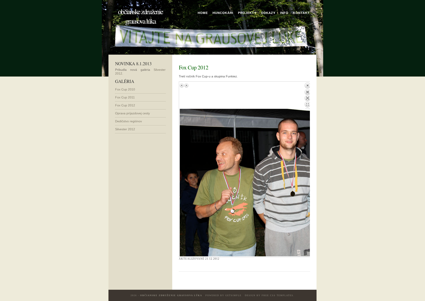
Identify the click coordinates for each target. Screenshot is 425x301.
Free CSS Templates (277, 295)
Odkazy (268, 13)
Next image (186, 85)
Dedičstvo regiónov (128, 121)
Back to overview (307, 95)
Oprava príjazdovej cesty (132, 113)
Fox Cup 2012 (125, 105)
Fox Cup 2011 (125, 97)
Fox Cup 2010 (125, 89)
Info (284, 13)
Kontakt (301, 13)
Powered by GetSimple (223, 295)
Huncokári (222, 13)
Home (203, 13)
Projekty (247, 13)
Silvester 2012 (125, 129)
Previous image (182, 85)
